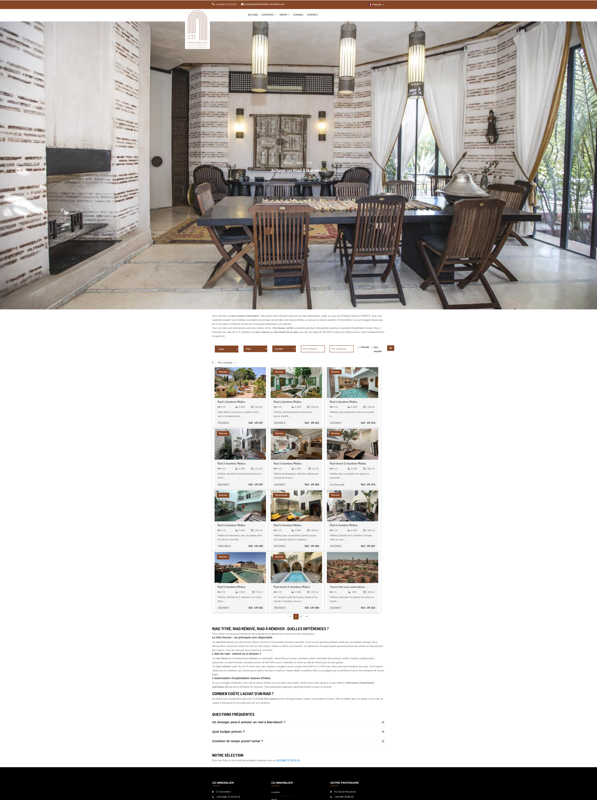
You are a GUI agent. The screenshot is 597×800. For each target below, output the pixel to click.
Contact (312, 14)
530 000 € (223, 607)
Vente (283, 14)
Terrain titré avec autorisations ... (348, 587)
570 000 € (335, 546)
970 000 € (279, 546)
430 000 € (279, 484)
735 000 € (223, 422)
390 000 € (223, 484)
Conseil (298, 14)
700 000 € (279, 607)
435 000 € (335, 607)
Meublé (365, 347)
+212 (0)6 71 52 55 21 (288, 760)
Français (377, 4)
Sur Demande (337, 484)
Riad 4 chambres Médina (231, 401)
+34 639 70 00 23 (344, 797)
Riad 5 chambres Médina (231, 525)
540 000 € (279, 422)
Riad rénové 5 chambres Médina (348, 463)
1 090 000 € (224, 546)
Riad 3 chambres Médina (231, 463)
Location (267, 14)
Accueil (253, 14)
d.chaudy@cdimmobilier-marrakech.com (264, 4)
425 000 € (335, 422)
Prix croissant (225, 362)
